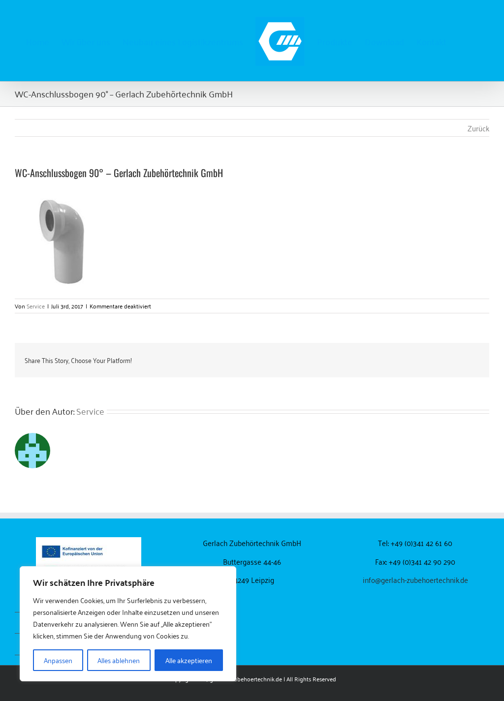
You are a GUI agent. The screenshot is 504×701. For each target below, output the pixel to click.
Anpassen (58, 660)
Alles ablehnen (118, 660)
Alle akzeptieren (188, 660)
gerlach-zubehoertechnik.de (246, 678)
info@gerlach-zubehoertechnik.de (415, 579)
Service (36, 306)
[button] (462, 40)
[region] (128, 623)
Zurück (478, 128)
